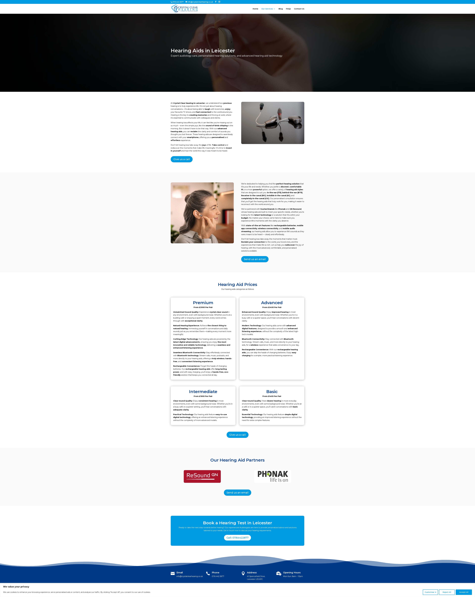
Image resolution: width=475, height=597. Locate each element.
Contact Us (299, 9)
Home (255, 9)
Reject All (447, 592)
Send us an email (255, 259)
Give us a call (181, 159)
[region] (237, 590)
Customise (429, 592)
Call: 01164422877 (237, 537)
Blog (281, 9)
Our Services (267, 9)
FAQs (288, 9)
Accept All (463, 592)
